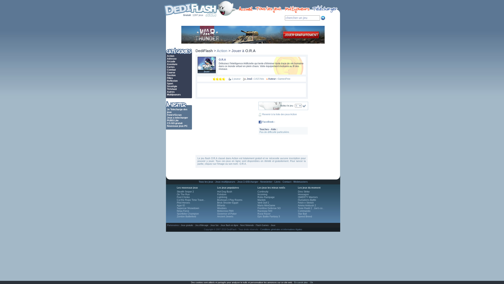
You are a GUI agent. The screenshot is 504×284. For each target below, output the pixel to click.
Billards (221, 205)
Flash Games (262, 225)
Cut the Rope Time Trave (191, 200)
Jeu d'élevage (201, 225)
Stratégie (172, 86)
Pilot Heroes (183, 202)
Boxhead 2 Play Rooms (229, 200)
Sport (170, 83)
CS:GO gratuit (175, 123)
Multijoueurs (174, 94)
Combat (171, 69)
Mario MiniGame (266, 205)
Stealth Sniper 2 (185, 191)
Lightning (222, 197)
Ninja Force (183, 211)
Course (171, 72)
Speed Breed (305, 216)
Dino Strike (304, 191)
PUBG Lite (173, 120)
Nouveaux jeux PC (177, 126)
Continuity (263, 191)
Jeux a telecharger (177, 117)
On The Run (183, 194)
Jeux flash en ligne (229, 225)
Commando (304, 211)
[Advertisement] (252, 90)
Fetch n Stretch (306, 202)
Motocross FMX (225, 211)
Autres (171, 92)
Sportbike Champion (188, 213)
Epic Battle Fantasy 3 (269, 216)
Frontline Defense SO (269, 208)
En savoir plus (301, 282)
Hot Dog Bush (224, 191)
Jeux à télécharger (247, 181)
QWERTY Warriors (308, 197)
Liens (277, 181)
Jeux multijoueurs (225, 181)
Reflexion (172, 80)
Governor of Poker (227, 213)
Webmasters (300, 181)
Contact (287, 181)
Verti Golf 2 (263, 202)
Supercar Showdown (188, 208)
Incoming (262, 194)
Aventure (172, 64)
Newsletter (266, 181)
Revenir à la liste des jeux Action (279, 114)
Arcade (171, 61)
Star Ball (302, 213)
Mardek (262, 200)
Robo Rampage (266, 197)
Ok (311, 282)
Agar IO (181, 205)
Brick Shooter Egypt (227, 202)
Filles (170, 78)
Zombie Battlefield (186, 216)
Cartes (171, 67)
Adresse (172, 58)
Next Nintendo (247, 225)
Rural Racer (264, 213)
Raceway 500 (265, 211)
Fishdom (221, 194)
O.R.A (222, 59)
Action (170, 56)
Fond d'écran (174, 115)
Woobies (222, 208)
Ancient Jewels (225, 216)
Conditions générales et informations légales (281, 229)
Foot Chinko (183, 197)
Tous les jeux (206, 181)
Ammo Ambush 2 (307, 205)
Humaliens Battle (307, 200)
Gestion (171, 75)
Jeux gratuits (187, 225)
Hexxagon (303, 194)
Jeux (273, 225)
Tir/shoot (172, 89)
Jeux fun (214, 225)
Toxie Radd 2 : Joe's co (311, 208)
